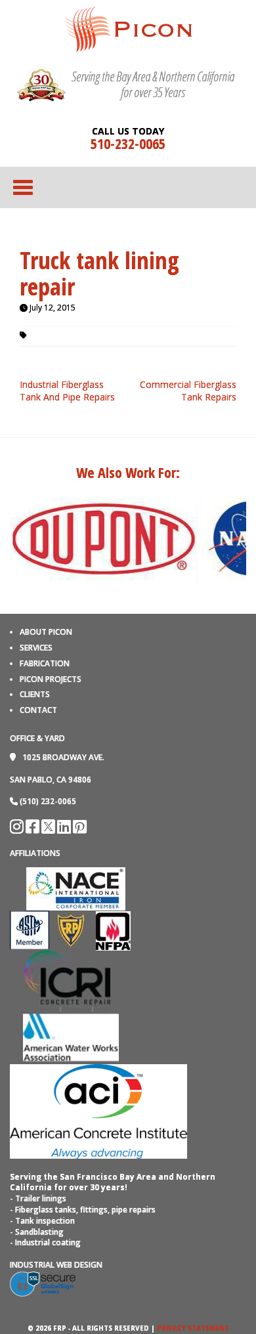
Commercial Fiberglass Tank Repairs (188, 391)
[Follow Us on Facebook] (33, 829)
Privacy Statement (193, 1328)
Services (36, 647)
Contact (38, 710)
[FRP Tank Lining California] (128, 28)
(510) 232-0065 (48, 801)
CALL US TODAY (128, 131)
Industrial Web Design (56, 1264)
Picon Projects (50, 679)
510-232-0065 (128, 143)
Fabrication (45, 663)
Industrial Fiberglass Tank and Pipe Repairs (67, 391)
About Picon (46, 631)
